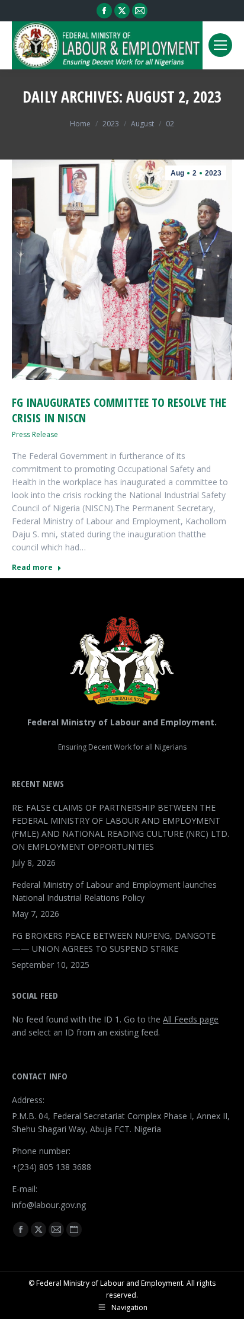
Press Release (35, 434)
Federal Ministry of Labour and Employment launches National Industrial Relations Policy (114, 891)
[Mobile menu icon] (220, 45)
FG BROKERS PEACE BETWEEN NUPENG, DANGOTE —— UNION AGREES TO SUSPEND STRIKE (114, 942)
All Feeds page (191, 1019)
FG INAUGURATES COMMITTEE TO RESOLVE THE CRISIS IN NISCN (119, 410)
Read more (32, 567)
